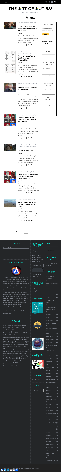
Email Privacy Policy (47, 90)
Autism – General (50, 320)
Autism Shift (26, 83)
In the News (49, 396)
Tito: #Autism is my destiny (25, 150)
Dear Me (19, 346)
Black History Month (51, 345)
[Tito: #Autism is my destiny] (10, 147)
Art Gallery (48, 297)
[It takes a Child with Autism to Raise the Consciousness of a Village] (10, 203)
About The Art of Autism (50, 288)
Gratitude (48, 390)
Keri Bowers (8, 351)
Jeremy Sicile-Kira (24, 349)
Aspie (17, 332)
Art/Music (48, 314)
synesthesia (8, 363)
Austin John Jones (24, 332)
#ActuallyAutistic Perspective (25, 22)
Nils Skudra (11, 356)
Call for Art (48, 358)
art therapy (26, 329)
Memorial (48, 407)
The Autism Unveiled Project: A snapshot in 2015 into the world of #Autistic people (28, 119)
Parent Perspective (22, 199)
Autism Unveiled (26, 115)
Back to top (52, 467)
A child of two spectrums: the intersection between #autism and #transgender (27, 28)
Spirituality (48, 441)
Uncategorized (49, 447)
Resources (48, 435)
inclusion (17, 349)
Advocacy (20, 83)
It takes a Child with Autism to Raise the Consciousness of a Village (27, 204)
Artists (47, 317)
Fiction (47, 387)
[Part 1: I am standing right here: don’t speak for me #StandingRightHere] (10, 62)
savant (5, 360)
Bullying (48, 355)
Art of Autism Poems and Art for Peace (51, 308)
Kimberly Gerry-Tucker (21, 351)
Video (47, 450)
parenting (20, 356)
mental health (7, 353)
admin (20, 33)
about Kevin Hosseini (13, 325)
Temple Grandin (50, 444)
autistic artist (22, 342)
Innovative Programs (51, 399)
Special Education (21, 360)
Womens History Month (50, 454)
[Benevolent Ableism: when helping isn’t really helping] (10, 87)
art (7, 330)
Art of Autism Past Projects (50, 301)
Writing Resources (50, 460)
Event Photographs (50, 379)
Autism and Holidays (51, 323)
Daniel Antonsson (12, 346)
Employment (49, 376)
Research (48, 432)
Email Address (46, 68)
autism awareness (20, 337)
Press (47, 429)
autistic (11, 342)
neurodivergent (15, 353)
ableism (5, 325)
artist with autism (19, 329)
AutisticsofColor (21, 146)
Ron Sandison (13, 358)
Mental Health (49, 410)
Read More (30, 45)
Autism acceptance (21, 335)
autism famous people (51, 328)
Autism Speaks (11, 339)
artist (11, 330)
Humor (47, 393)
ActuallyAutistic (17, 327)
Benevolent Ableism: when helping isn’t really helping (27, 88)
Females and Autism (51, 382)
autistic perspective (19, 344)
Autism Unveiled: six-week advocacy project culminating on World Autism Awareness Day (28, 176)
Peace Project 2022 (51, 423)
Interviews (48, 404)
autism (9, 334)
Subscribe (37, 270)
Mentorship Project (51, 413)
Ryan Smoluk (23, 358)
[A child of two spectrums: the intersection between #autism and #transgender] (10, 25)
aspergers (9, 332)
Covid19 (48, 364)
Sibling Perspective (51, 438)
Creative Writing (50, 367)
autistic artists (8, 344)
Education (48, 373)
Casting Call (49, 361)
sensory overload (12, 360)
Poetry (27, 146)
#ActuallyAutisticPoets (23, 145)
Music (47, 416)
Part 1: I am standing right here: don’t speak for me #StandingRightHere (27, 58)
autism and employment (9, 337)
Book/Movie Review (51, 350)
